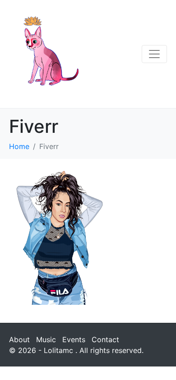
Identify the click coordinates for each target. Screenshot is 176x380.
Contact (105, 339)
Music (46, 339)
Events (73, 339)
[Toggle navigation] (154, 54)
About (19, 339)
